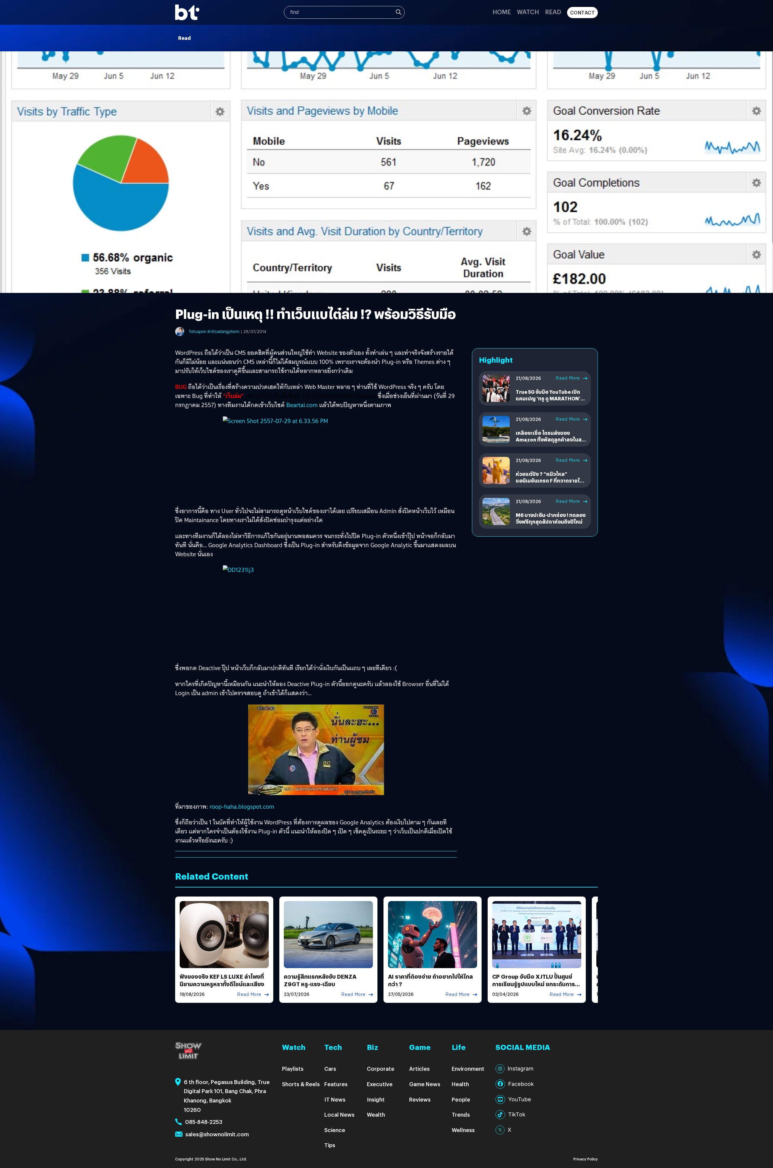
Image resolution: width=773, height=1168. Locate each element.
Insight (376, 1099)
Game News (424, 1084)
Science (334, 1130)
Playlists (292, 1068)
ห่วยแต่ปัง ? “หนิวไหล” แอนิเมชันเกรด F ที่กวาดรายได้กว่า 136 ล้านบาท (549, 480)
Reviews (420, 1099)
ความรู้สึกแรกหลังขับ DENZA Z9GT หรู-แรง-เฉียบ (320, 980)
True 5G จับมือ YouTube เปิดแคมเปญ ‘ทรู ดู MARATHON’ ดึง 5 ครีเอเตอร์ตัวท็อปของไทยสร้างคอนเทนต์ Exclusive (550, 402)
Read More (568, 378)
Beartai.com (302, 405)
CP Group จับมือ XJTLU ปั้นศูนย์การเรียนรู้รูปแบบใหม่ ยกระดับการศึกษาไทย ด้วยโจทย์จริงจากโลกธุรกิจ (533, 988)
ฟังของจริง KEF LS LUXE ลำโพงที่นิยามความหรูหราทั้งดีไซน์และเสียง (222, 980)
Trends (461, 1114)
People (461, 1099)
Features (336, 1084)
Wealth (376, 1114)
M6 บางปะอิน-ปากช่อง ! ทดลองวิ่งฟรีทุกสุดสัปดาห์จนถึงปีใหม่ (550, 518)
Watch (528, 11)
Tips (329, 1145)
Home (501, 11)
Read (553, 11)
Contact (582, 12)
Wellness (463, 1130)
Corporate (380, 1068)
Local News (339, 1114)
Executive (380, 1084)
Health (460, 1084)
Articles (419, 1068)
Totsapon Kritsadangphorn (214, 331)
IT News (334, 1099)
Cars (330, 1068)
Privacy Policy (585, 1158)
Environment (468, 1068)
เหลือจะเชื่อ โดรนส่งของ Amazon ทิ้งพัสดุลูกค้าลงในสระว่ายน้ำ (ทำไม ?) (551, 439)
